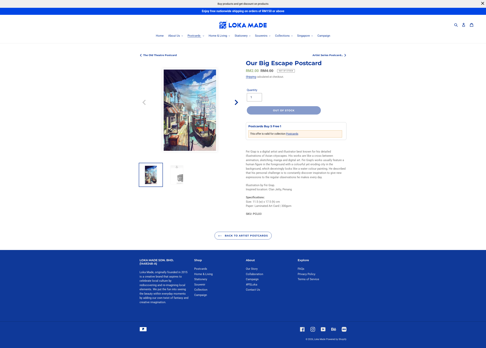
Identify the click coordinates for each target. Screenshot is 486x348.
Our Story (252, 268)
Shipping (251, 76)
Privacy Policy (306, 274)
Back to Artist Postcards (246, 235)
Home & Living (203, 274)
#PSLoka (251, 284)
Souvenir (199, 284)
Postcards (292, 133)
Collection (200, 289)
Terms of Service (308, 279)
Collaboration (254, 274)
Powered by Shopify (336, 339)
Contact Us (253, 289)
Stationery (200, 279)
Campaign (200, 295)
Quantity (252, 90)
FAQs (301, 268)
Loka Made (319, 339)
